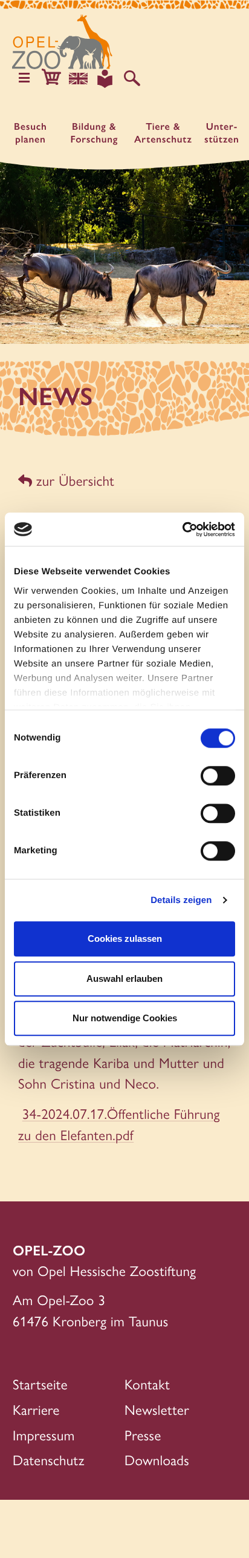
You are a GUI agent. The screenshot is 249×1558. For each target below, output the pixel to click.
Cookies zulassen (125, 938)
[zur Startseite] (62, 42)
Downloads (156, 1459)
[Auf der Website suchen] (132, 78)
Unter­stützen (221, 133)
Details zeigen (181, 900)
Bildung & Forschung (94, 133)
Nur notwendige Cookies (125, 1018)
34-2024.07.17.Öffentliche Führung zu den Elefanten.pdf (119, 1123)
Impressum (44, 1435)
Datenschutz (49, 1459)
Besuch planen (30, 133)
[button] (51, 78)
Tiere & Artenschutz (163, 133)
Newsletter (156, 1409)
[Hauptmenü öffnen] (24, 78)
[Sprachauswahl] (78, 78)
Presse (142, 1435)
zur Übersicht (73, 480)
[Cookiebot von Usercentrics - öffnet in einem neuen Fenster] (182, 529)
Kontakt (147, 1384)
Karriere (36, 1409)
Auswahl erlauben (124, 978)
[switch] (218, 775)
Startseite (40, 1384)
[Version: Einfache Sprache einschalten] (104, 78)
